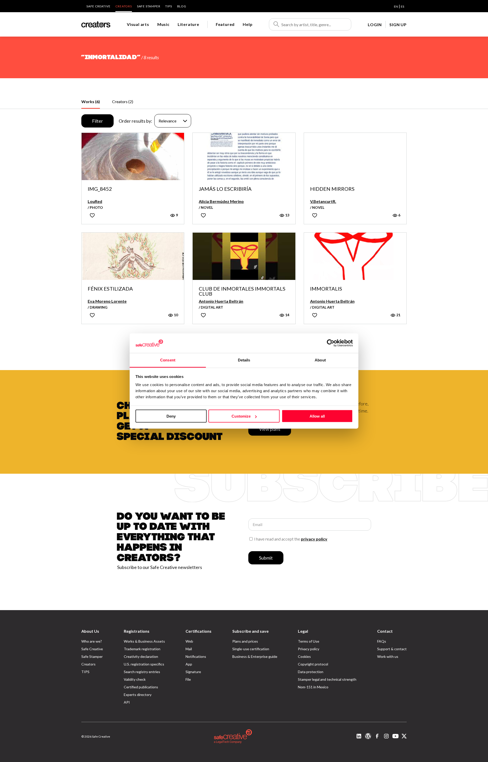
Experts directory (137, 694)
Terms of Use (308, 641)
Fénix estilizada (110, 289)
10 (175, 315)
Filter (97, 121)
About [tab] (320, 360)
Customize (241, 416)
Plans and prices (245, 641)
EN (396, 6)
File (188, 679)
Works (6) (90, 101)
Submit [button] (266, 558)
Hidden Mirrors (332, 189)
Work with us (387, 656)
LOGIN (375, 24)
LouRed (95, 201)
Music (163, 24)
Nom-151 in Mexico (313, 687)
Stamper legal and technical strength (327, 679)
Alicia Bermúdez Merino (221, 201)
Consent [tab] (167, 360)
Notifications (196, 656)
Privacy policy (308, 649)
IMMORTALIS (326, 289)
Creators (123, 6)
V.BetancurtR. (323, 201)
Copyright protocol (313, 664)
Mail (189, 649)
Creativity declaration (141, 656)
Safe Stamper (148, 6)
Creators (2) (122, 101)
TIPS (168, 6)
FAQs (381, 641)
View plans (269, 429)
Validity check (135, 679)
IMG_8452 (100, 189)
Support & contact (392, 649)
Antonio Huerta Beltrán (221, 301)
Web (189, 641)
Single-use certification (250, 649)
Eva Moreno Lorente (107, 301)
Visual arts (138, 24)
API (127, 702)
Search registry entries (142, 672)
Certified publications (141, 687)
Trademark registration (142, 649)
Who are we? (91, 641)
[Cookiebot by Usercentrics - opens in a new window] (330, 343)
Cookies (304, 656)
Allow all (317, 416)
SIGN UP (398, 24)
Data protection (310, 672)
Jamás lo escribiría (225, 189)
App (189, 664)
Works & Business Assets (144, 641)
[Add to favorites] (92, 215)
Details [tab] (244, 360)
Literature (188, 24)
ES (402, 6)
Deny (171, 416)
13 (286, 215)
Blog (181, 6)
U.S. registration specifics (144, 664)
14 (286, 315)
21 (397, 315)
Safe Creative (98, 6)
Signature (193, 672)
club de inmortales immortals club (242, 291)
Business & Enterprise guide (254, 656)
